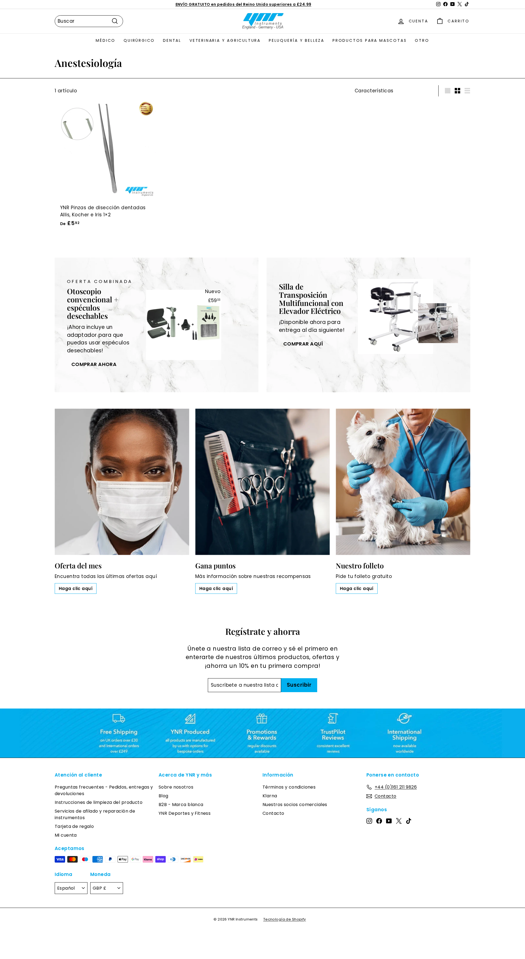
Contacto (273, 813)
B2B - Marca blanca (181, 804)
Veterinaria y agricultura (225, 40)
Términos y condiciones (289, 787)
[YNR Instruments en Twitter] (399, 820)
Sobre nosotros (176, 787)
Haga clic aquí (75, 588)
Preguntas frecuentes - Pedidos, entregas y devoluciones (104, 790)
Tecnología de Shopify (284, 919)
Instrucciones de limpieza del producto (98, 802)
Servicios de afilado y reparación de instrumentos (95, 814)
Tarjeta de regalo (74, 826)
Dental (172, 40)
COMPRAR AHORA (94, 364)
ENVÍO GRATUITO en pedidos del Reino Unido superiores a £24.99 (243, 4)
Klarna (269, 796)
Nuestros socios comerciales (294, 804)
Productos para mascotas (369, 40)
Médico (105, 40)
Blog (163, 796)
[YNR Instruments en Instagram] (369, 820)
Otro (422, 40)
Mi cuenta (66, 835)
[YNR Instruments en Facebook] (379, 820)
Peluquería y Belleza (296, 40)
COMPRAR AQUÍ (303, 343)
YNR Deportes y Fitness (185, 813)
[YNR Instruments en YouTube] (389, 820)
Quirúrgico (139, 40)
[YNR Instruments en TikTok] (409, 820)
